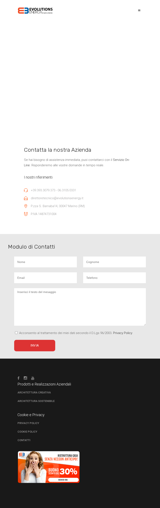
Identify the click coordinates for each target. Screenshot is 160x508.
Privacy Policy (28, 423)
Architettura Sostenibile (36, 401)
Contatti (24, 440)
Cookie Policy (27, 431)
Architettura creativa (34, 392)
